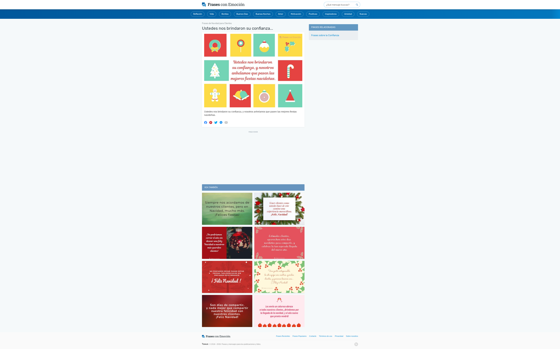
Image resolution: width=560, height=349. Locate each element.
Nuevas (363, 14)
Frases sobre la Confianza (325, 35)
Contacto (312, 336)
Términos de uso (325, 336)
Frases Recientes (283, 336)
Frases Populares (300, 336)
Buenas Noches (263, 14)
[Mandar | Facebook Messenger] (221, 122)
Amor (280, 14)
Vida (212, 14)
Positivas (313, 14)
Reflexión (197, 14)
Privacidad (339, 336)
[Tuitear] (216, 122)
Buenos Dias (242, 14)
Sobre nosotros (352, 336)
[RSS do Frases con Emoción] (356, 344)
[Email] (226, 122)
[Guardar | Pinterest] (211, 122)
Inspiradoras (331, 14)
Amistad (348, 14)
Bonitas (225, 14)
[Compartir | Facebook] (205, 122)
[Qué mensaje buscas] (357, 5)
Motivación (296, 14)
